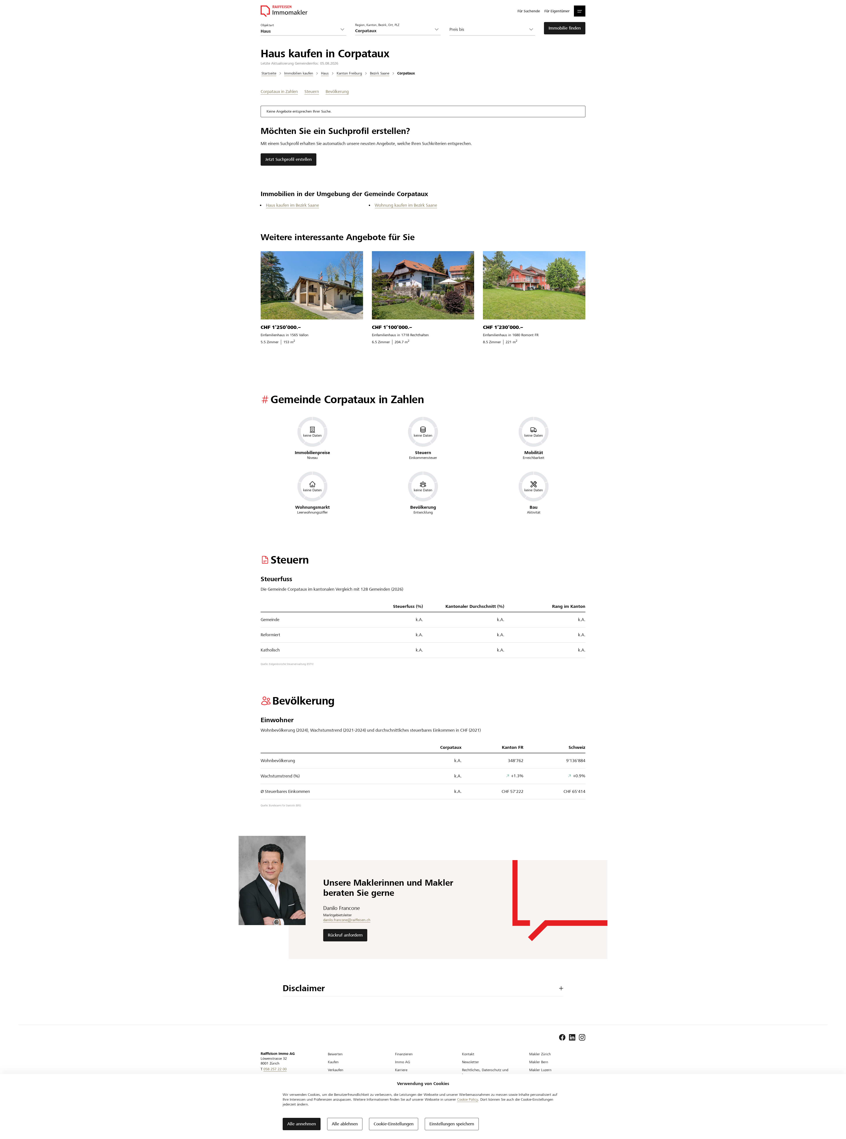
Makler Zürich (540, 1054)
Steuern (311, 91)
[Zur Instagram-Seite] (582, 1037)
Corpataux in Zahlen (279, 91)
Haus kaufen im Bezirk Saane (292, 205)
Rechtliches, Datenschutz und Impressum (485, 1072)
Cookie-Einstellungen (394, 1123)
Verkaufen (335, 1070)
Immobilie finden (565, 28)
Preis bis (456, 29)
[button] (579, 11)
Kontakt (468, 1054)
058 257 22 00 (275, 1069)
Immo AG (402, 1062)
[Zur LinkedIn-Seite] (572, 1037)
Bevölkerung (337, 91)
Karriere (401, 1070)
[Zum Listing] (312, 285)
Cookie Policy (467, 1099)
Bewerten (335, 1054)
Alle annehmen (301, 1123)
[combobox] (394, 31)
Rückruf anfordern (345, 935)
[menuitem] (529, 11)
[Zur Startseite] (284, 11)
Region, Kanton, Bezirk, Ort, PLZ (377, 25)
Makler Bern (538, 1062)
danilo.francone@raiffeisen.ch (346, 920)
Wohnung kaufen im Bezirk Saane (406, 205)
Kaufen (333, 1062)
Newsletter (470, 1062)
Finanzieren (404, 1054)
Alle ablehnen (345, 1123)
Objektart (267, 25)
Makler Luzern (540, 1070)
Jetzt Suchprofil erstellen (288, 159)
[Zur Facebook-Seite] (562, 1037)
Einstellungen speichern (451, 1123)
